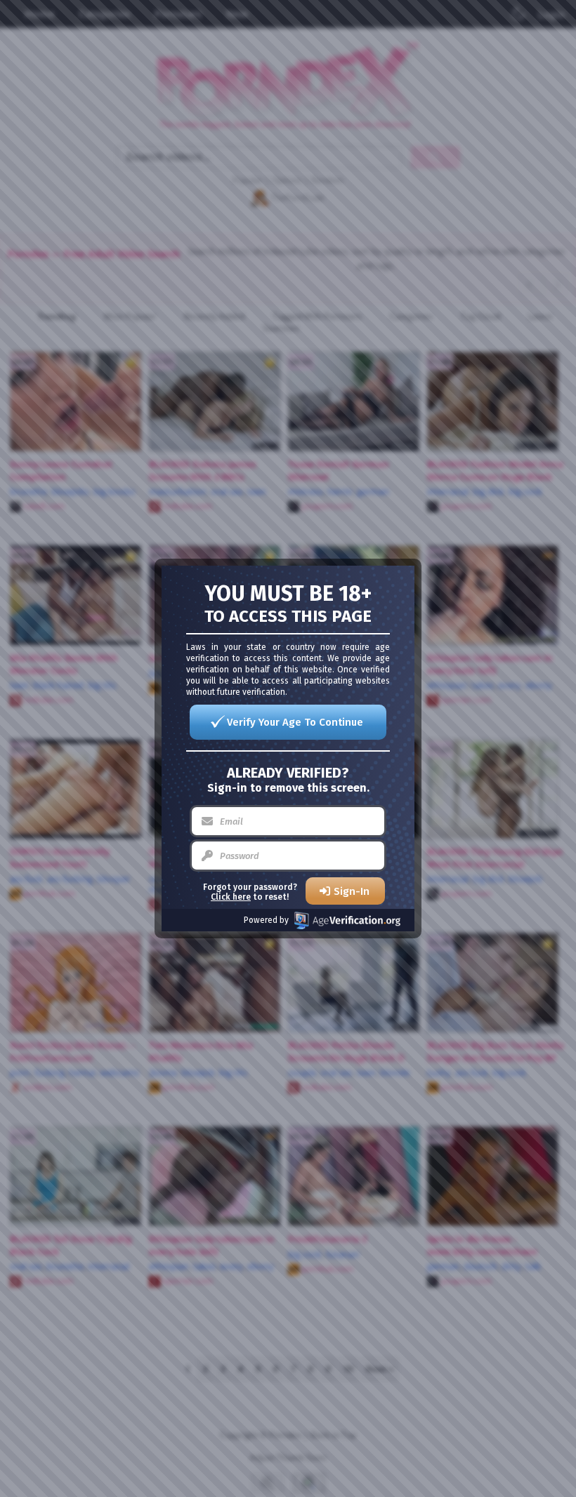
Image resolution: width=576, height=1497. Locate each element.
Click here (231, 897)
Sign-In (351, 891)
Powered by (266, 920)
